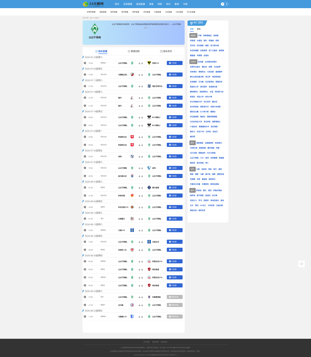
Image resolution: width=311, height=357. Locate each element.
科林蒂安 (193, 72)
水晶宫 (199, 40)
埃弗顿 (215, 35)
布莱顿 (199, 55)
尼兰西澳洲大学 (196, 101)
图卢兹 (207, 174)
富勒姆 (192, 55)
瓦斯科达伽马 (195, 67)
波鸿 (207, 158)
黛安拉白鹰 (194, 111)
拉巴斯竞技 (209, 81)
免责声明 (155, 342)
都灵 (210, 190)
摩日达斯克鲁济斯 (197, 77)
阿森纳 (211, 40)
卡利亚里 (211, 205)
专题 (185, 4)
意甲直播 (124, 12)
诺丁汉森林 (213, 50)
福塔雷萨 (219, 72)
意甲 (192, 190)
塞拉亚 (214, 101)
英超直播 (102, 12)
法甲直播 (146, 12)
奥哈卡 (192, 131)
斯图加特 (202, 153)
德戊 (102, 219)
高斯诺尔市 (204, 106)
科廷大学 (200, 96)
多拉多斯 (207, 121)
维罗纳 (192, 195)
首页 (117, 4)
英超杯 (193, 35)
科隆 (217, 148)
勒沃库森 (200, 163)
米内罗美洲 (194, 106)
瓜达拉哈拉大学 (196, 121)
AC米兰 (203, 205)
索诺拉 (192, 96)
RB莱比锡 (193, 148)
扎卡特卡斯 (204, 111)
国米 (222, 200)
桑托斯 (192, 136)
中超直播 (157, 12)
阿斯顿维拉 (207, 35)
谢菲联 (221, 50)
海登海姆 (199, 143)
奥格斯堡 (202, 148)
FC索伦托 (193, 126)
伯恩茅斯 (203, 50)
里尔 (215, 169)
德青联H (103, 63)
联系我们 (164, 342)
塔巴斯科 (203, 86)
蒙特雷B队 (194, 91)
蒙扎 (205, 190)
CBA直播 (168, 12)
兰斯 (198, 169)
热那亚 (206, 200)
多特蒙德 (213, 158)
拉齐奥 (214, 195)
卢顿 (199, 35)
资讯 (168, 4)
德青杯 (103, 207)
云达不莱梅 (194, 158)
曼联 (207, 45)
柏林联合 (218, 143)
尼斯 (198, 179)
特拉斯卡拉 (219, 91)
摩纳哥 (204, 179)
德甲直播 (135, 12)
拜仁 (207, 163)
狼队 (205, 40)
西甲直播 (113, 12)
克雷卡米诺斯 (215, 106)
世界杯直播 (91, 12)
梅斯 (197, 174)
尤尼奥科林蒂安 (211, 62)
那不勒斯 (200, 195)
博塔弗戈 (202, 72)
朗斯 (214, 174)
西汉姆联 (200, 45)
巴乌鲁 (201, 81)
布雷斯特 (205, 184)
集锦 (177, 4)
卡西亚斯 (210, 72)
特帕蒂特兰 (204, 91)
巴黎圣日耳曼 (195, 184)
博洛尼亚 (193, 210)
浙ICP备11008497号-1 (169, 355)
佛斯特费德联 (212, 116)
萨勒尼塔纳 (217, 190)
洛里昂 (204, 169)
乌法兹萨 (217, 67)
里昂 (210, 169)
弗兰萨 (207, 77)
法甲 (192, 169)
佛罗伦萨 (202, 210)
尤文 (191, 205)
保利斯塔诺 (216, 77)
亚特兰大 (193, 200)
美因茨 (192, 163)
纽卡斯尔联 (214, 45)
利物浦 (192, 40)
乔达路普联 (194, 116)
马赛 (202, 174)
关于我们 (146, 342)
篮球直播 (140, 4)
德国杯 (103, 305)
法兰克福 (193, 153)
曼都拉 (213, 111)
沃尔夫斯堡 (211, 153)
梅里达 (202, 116)
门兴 (202, 158)
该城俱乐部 (213, 86)
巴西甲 (193, 62)
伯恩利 (206, 55)
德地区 (103, 187)
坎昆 (211, 91)
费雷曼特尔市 (204, 126)
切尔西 (192, 45)
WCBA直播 (191, 12)
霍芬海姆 (210, 148)
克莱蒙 (192, 179)
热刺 (217, 40)
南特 (220, 169)
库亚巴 (215, 131)
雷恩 (191, 174)
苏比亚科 (207, 101)
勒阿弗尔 (212, 179)
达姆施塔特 (209, 143)
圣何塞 (200, 62)
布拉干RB (200, 131)
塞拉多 (204, 67)
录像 (151, 4)
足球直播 (127, 4)
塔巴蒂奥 (214, 126)
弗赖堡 (221, 158)
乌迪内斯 (219, 205)
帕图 (210, 67)
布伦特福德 (194, 50)
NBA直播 (179, 12)
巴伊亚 (208, 131)
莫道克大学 (194, 86)
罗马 (200, 200)
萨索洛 (198, 190)
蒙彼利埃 (220, 174)
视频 (160, 4)
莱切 (197, 205)
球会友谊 (103, 74)
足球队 (96, 18)
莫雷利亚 (219, 81)
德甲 (192, 143)
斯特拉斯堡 (214, 184)
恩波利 (207, 195)
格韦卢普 (208, 96)
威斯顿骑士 (216, 121)
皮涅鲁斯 (193, 81)
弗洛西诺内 (214, 200)
